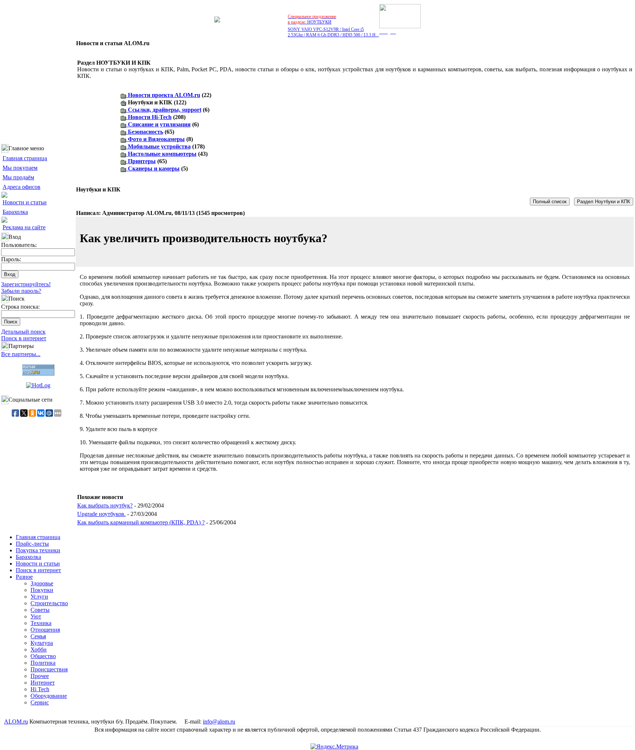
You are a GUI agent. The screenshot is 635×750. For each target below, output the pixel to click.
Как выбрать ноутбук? (105, 505)
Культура (42, 643)
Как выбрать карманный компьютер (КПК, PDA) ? (141, 522)
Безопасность (144, 132)
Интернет (43, 682)
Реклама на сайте (24, 227)
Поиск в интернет (23, 338)
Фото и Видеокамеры (155, 139)
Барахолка (15, 212)
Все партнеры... (20, 354)
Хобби (39, 649)
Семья (38, 636)
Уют (36, 616)
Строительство (49, 603)
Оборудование (49, 696)
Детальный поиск (23, 332)
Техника (41, 623)
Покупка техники (38, 550)
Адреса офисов (21, 187)
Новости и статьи (25, 202)
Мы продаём (18, 177)
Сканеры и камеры (153, 168)
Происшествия (49, 669)
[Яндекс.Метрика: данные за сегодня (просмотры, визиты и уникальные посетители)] (334, 746)
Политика (43, 663)
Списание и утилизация (158, 124)
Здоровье (42, 583)
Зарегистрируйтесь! (26, 284)
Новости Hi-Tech (149, 117)
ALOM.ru (16, 721)
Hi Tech (40, 689)
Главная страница (25, 158)
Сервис (40, 702)
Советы (40, 610)
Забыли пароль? (21, 291)
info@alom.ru (219, 721)
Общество (43, 656)
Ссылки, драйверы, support (163, 110)
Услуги (39, 596)
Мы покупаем (20, 168)
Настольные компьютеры (161, 154)
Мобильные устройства (158, 146)
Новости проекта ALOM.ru (163, 95)
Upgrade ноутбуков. (101, 514)
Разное (24, 577)
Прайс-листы (32, 544)
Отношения (45, 630)
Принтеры (141, 161)
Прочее (40, 676)
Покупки (42, 590)
